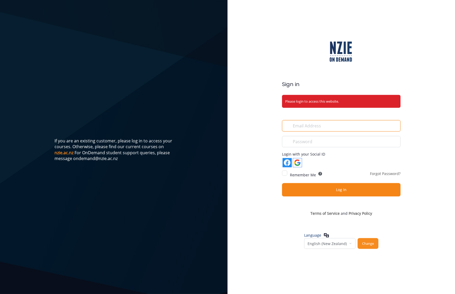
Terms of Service (325, 213)
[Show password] (395, 141)
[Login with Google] (297, 162)
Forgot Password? (385, 173)
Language (312, 235)
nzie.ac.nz (64, 153)
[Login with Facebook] (287, 162)
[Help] (320, 173)
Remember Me (303, 174)
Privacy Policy (360, 213)
